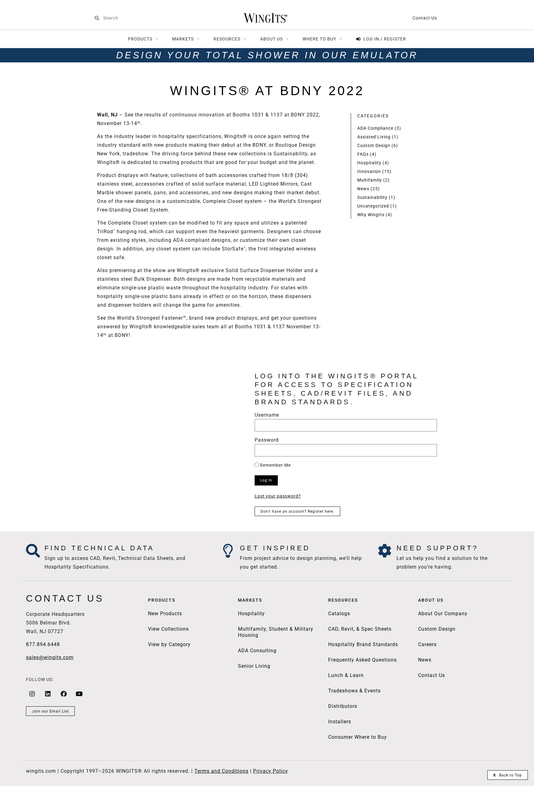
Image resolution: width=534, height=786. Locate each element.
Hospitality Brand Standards (363, 644)
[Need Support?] (385, 551)
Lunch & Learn (346, 675)
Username (267, 415)
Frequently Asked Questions (362, 660)
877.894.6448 (43, 644)
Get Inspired (275, 548)
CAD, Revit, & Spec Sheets (360, 629)
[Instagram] (32, 694)
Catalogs (339, 613)
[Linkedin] (48, 694)
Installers (339, 722)
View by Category (169, 644)
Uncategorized (373, 206)
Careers (427, 644)
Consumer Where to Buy (357, 737)
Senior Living (254, 666)
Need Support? (437, 548)
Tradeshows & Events (354, 691)
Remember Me (275, 465)
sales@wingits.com (50, 657)
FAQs (363, 154)
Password (267, 440)
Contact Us (425, 17)
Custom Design (373, 145)
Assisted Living (374, 136)
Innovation (369, 171)
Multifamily (369, 180)
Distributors (342, 706)
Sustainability (372, 197)
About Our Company (443, 613)
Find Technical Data (99, 548)
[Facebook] (63, 694)
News (363, 188)
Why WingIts (370, 214)
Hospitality (369, 162)
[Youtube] (79, 694)
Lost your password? (278, 496)
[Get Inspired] (228, 551)
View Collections (168, 629)
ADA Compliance (375, 128)
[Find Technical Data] (33, 551)
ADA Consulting (257, 651)
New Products (165, 613)
